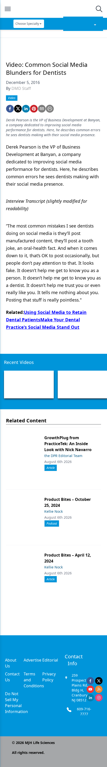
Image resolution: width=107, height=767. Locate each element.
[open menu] (7, 9)
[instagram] (99, 697)
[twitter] (18, 109)
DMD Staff (21, 88)
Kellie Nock (53, 511)
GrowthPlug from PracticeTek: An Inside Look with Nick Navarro (68, 443)
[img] (53, 9)
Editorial (50, 660)
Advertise (32, 660)
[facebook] (10, 109)
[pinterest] (34, 109)
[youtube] (90, 689)
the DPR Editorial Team (63, 455)
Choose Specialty (27, 24)
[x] (99, 681)
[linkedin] (26, 109)
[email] (42, 109)
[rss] (99, 689)
